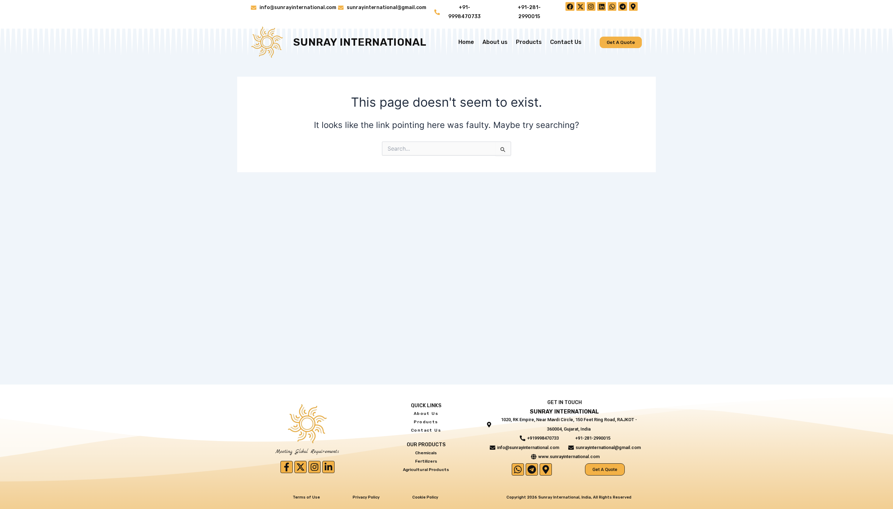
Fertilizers (426, 461)
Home (466, 42)
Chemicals (426, 452)
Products (529, 42)
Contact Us (565, 42)
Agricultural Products (426, 469)
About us (495, 42)
